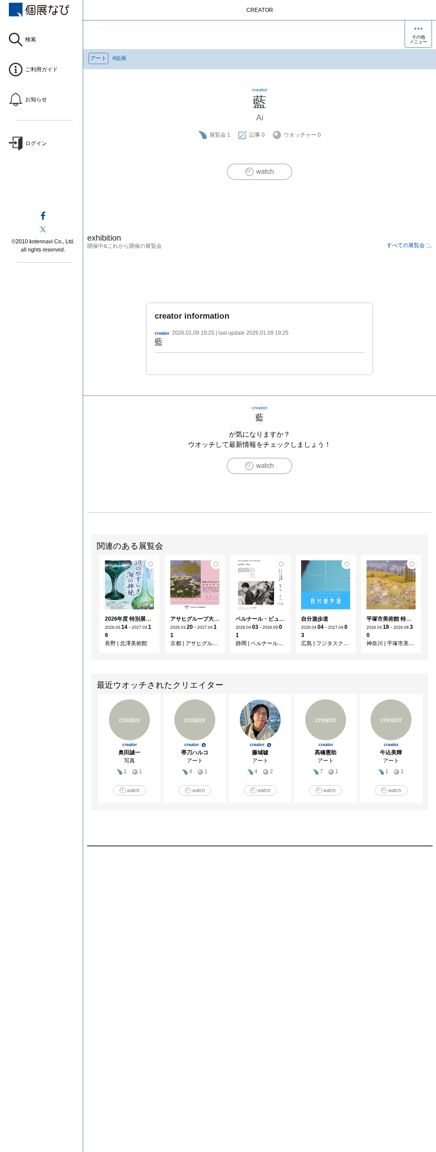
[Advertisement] (259, 923)
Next (427, 607)
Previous (91, 607)
